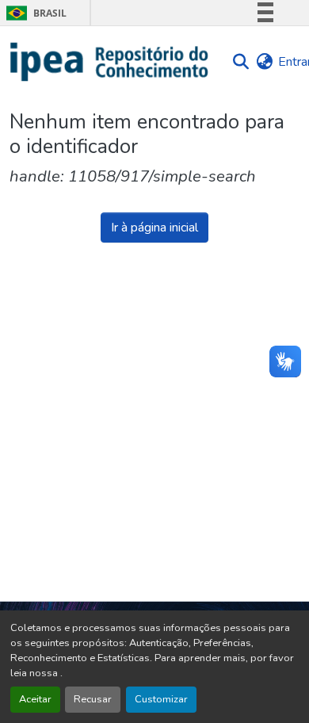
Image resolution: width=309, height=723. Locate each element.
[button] (110, 62)
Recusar (93, 699)
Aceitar (35, 699)
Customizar (161, 699)
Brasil (33, 13)
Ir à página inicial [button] (154, 227)
